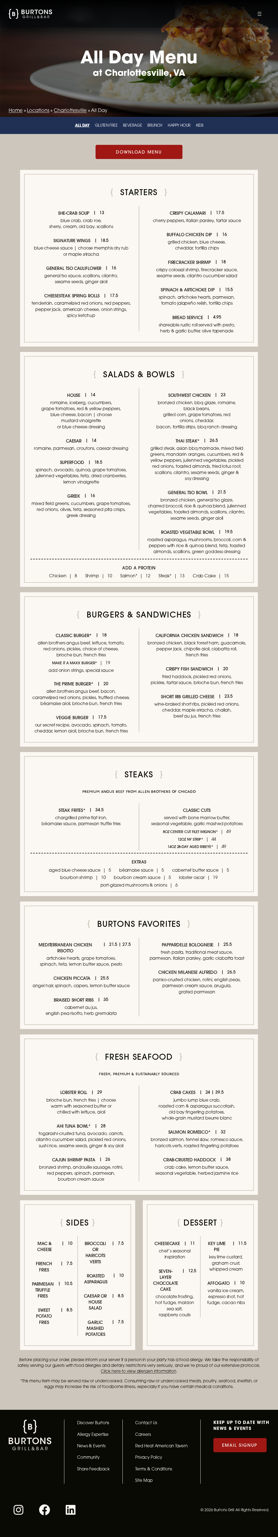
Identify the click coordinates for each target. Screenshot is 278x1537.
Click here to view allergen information (138, 1370)
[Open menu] (259, 14)
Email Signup (239, 1445)
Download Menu (139, 152)
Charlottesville (70, 110)
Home (16, 110)
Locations (38, 110)
